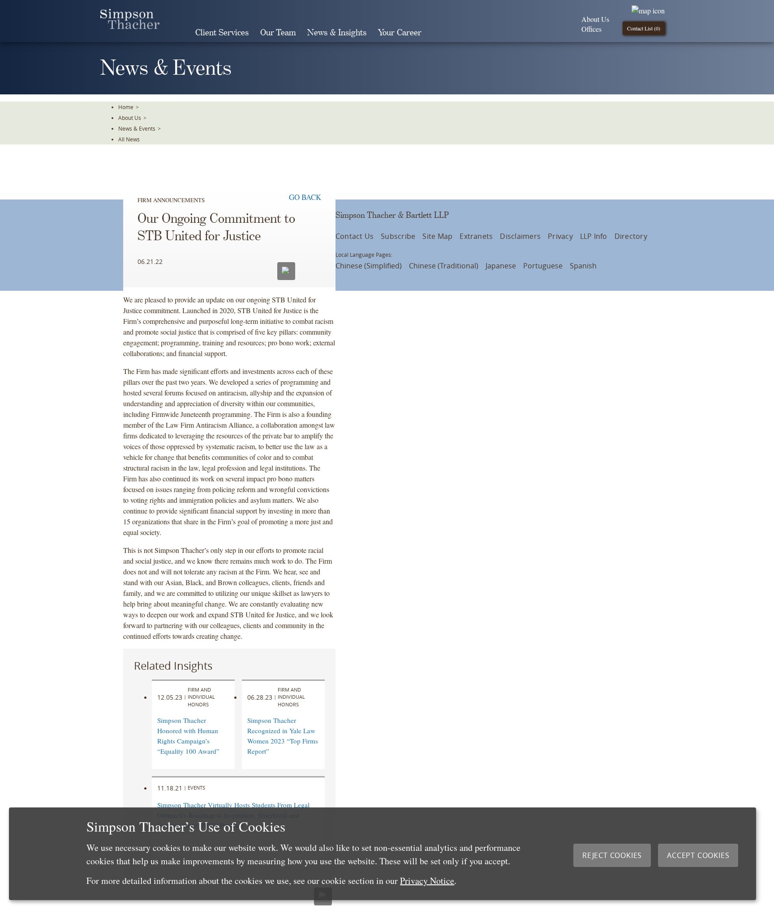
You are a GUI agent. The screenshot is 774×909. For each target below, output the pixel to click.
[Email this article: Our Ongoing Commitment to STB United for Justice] (286, 271)
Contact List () (643, 28)
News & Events (136, 128)
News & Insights (336, 33)
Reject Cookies (612, 855)
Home (125, 106)
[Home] (129, 26)
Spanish (583, 266)
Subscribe (398, 236)
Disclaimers (520, 236)
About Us (595, 19)
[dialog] (382, 853)
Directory (631, 236)
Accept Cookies (698, 855)
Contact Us (354, 236)
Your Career (399, 33)
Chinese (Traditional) (443, 266)
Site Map (437, 236)
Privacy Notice (427, 881)
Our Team (278, 33)
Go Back (305, 197)
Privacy (560, 236)
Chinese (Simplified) (368, 266)
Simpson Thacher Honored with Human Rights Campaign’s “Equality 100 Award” (188, 735)
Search (440, 32)
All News (129, 139)
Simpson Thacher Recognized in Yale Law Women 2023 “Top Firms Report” (282, 735)
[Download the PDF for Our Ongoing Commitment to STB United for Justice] (310, 270)
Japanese (501, 266)
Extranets (476, 236)
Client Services (222, 33)
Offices (591, 29)
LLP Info (593, 236)
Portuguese (543, 266)
